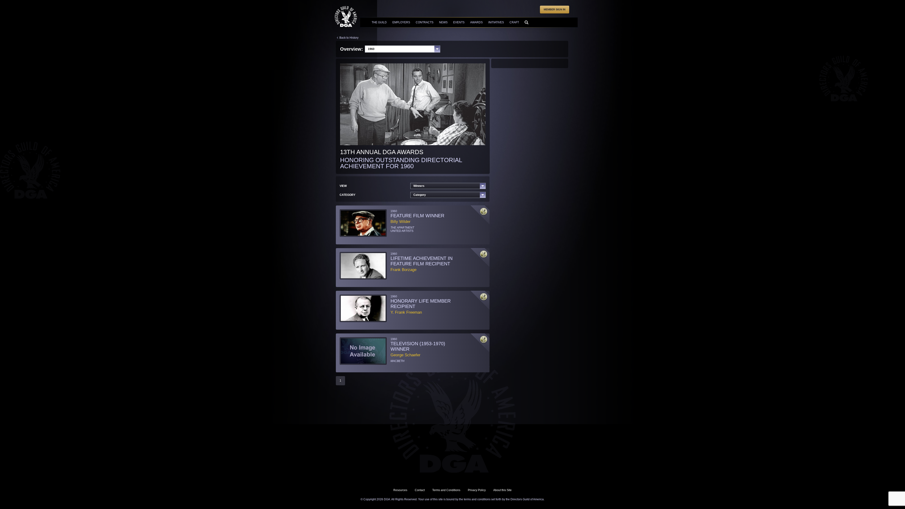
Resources (400, 490)
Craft (514, 22)
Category (419, 195)
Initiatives (496, 22)
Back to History (348, 37)
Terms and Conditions (446, 490)
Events (459, 22)
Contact (420, 490)
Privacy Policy (477, 490)
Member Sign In (554, 9)
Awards (476, 22)
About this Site (502, 490)
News (443, 22)
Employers (401, 22)
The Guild (379, 22)
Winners (418, 186)
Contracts (424, 22)
